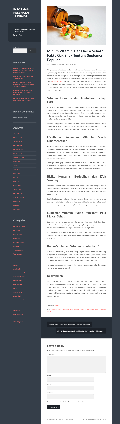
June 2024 (16, 209)
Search (16, 47)
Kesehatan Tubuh (56, 309)
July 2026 (16, 133)
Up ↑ (104, 419)
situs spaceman (58, 81)
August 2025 (17, 161)
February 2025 (17, 185)
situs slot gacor (18, 284)
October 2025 (17, 153)
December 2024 (18, 193)
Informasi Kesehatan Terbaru (21, 13)
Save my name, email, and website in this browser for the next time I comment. (71, 402)
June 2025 (16, 169)
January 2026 (17, 141)
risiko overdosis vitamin (92, 309)
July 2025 (16, 165)
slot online (16, 310)
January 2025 (17, 189)
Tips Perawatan (18, 250)
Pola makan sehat (78, 309)
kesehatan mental (18, 242)
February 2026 (17, 137)
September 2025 (18, 157)
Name (49, 375)
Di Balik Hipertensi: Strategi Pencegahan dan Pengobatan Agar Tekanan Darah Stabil (23, 84)
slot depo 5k (17, 269)
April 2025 (16, 177)
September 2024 (18, 197)
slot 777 (15, 288)
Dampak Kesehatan (19, 226)
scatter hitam (17, 292)
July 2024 (16, 205)
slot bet (15, 265)
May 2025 (16, 173)
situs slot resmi (18, 314)
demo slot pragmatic (19, 273)
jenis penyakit (17, 234)
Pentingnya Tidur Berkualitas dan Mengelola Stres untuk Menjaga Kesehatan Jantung (23, 70)
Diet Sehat (16, 230)
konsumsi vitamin (67, 309)
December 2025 (18, 145)
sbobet (15, 318)
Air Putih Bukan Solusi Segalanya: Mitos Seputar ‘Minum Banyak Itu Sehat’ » (80, 331)
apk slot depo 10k (18, 300)
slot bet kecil (17, 296)
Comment (51, 354)
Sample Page (17, 35)
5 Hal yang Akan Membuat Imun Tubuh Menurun (24, 30)
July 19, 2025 (52, 64)
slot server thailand (19, 277)
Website (50, 392)
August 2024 (17, 201)
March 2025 (17, 181)
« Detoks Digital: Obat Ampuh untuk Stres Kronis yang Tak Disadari (69, 324)
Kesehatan (16, 238)
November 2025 (18, 149)
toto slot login (17, 280)
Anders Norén (95, 419)
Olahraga (16, 246)
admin (61, 64)
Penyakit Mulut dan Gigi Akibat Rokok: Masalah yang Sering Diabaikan (23, 92)
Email (49, 384)
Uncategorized (17, 254)
